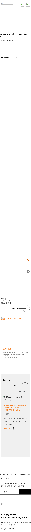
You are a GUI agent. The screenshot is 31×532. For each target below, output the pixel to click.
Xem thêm (7, 428)
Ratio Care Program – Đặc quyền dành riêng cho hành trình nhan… (15, 408)
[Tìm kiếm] (29, 48)
